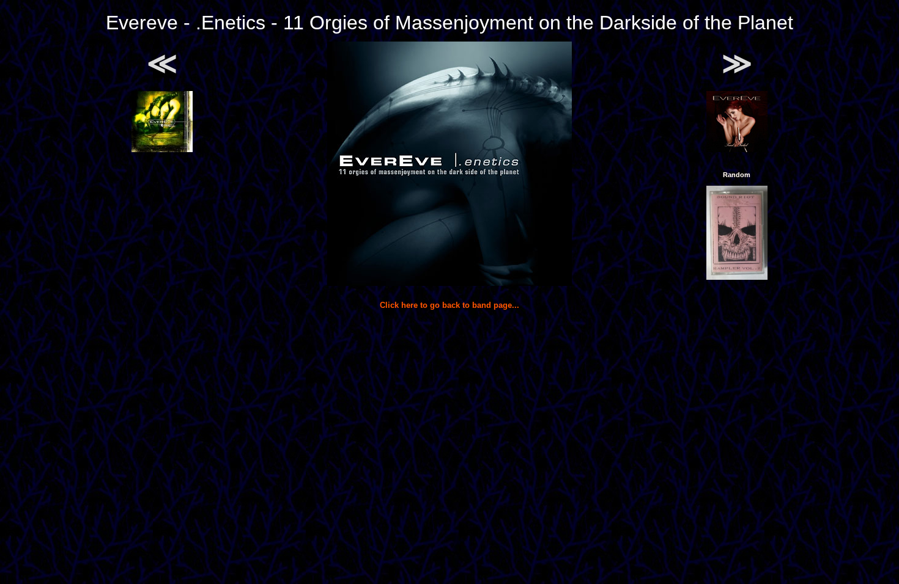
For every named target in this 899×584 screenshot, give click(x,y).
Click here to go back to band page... (449, 305)
